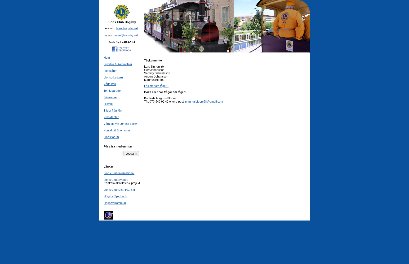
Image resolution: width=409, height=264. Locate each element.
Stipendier (110, 97)
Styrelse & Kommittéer (118, 64)
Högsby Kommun (115, 203)
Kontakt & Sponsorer (117, 130)
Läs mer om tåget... (156, 86)
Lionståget (110, 71)
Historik (108, 104)
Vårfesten (110, 84)
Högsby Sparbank (115, 196)
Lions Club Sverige (116, 180)
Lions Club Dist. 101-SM (119, 189)
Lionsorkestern (113, 77)
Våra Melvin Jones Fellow (120, 124)
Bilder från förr (113, 110)
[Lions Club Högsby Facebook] (121, 51)
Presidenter (111, 117)
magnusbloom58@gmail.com (204, 101)
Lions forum (111, 137)
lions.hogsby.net (127, 28)
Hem (107, 57)
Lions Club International (119, 173)
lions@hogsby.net (126, 35)
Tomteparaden (113, 90)
